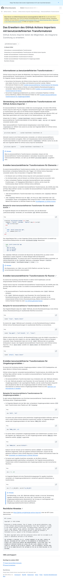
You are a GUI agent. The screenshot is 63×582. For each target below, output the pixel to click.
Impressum (17, 574)
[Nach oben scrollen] (59, 578)
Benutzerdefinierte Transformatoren (50, 11)
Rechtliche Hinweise (12, 508)
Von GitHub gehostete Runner (33, 301)
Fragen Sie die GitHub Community (13, 563)
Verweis (15, 11)
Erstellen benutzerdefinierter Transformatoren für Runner (29, 276)
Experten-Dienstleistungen (50, 574)
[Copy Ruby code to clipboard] (56, 217)
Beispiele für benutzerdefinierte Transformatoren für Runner (25, 306)
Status (36, 574)
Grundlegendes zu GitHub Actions (45, 201)
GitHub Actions (7, 11)
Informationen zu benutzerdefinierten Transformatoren (27, 70)
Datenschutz (30, 574)
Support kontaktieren (10, 565)
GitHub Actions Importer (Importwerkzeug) (29, 11)
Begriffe (24, 574)
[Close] (58, 2)
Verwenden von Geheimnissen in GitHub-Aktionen (23, 455)
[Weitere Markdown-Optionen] (18, 44)
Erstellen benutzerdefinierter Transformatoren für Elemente (41, 85)
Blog (4, 576)
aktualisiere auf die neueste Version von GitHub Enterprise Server (35, 20)
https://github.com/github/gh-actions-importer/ (27, 512)
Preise (40, 574)
